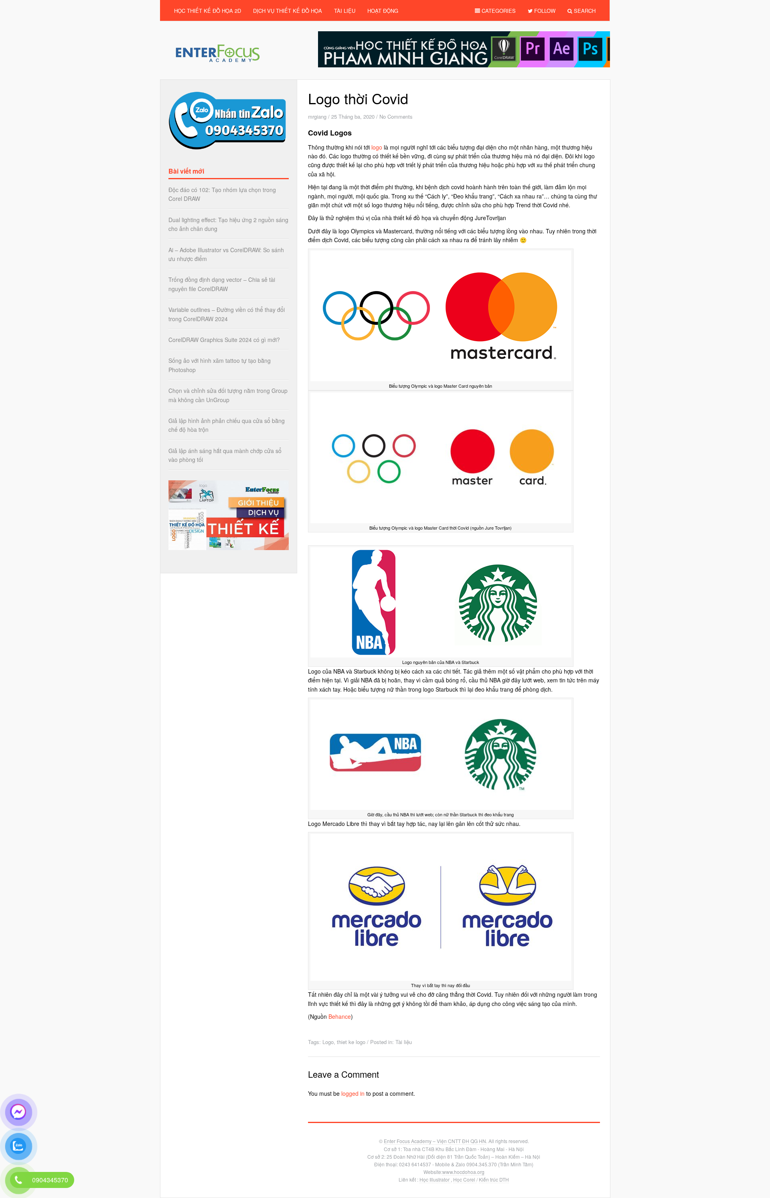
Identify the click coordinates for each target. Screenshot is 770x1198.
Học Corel (464, 1179)
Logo (328, 1042)
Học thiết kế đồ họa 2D (207, 10)
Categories (498, 10)
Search (584, 10)
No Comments (396, 116)
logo (376, 147)
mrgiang (317, 116)
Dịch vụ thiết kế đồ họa (287, 10)
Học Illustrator (435, 1179)
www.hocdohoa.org (463, 1171)
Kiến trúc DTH (494, 1179)
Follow (544, 10)
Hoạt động (382, 10)
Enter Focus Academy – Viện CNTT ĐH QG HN (435, 1140)
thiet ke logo (351, 1042)
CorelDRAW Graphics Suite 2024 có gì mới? (224, 340)
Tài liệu (344, 10)
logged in (353, 1093)
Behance (339, 1016)
